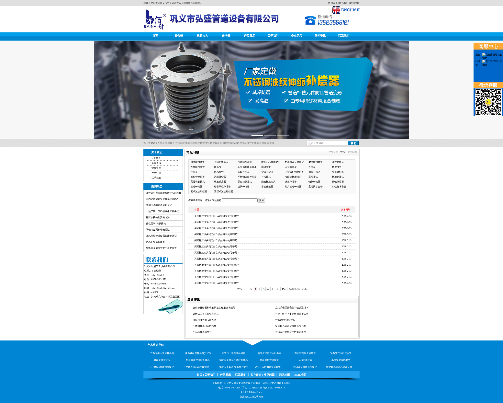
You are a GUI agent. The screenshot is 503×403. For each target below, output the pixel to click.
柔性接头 (313, 176)
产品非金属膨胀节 (155, 241)
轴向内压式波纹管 (269, 353)
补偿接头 (266, 176)
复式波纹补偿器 (199, 191)
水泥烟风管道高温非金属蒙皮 (341, 360)
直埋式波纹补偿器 (223, 191)
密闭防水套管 (245, 162)
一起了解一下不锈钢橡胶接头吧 (162, 211)
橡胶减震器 (216, 143)
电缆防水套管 (198, 162)
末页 (284, 289)
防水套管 (187, 143)
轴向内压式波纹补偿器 (198, 353)
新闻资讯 (320, 35)
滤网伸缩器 (241, 143)
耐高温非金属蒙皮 (270, 162)
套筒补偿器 (338, 171)
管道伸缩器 (196, 186)
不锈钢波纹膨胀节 (340, 353)
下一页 (275, 289)
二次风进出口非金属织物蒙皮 (198, 360)
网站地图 (355, 3)
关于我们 (273, 35)
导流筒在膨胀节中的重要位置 (161, 248)
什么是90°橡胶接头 (156, 223)
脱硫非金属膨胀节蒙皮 (305, 360)
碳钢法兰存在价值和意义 (159, 205)
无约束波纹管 (305, 353)
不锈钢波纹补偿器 (247, 176)
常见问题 (269, 374)
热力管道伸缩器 (293, 186)
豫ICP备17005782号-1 (251, 392)
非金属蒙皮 (291, 167)
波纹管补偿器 (198, 176)
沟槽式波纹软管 (233, 367)
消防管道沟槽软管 (269, 367)
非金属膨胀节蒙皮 (247, 167)
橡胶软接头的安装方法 (158, 217)
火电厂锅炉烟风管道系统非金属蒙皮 (273, 360)
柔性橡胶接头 (198, 181)
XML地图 (300, 374)
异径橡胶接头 (245, 181)
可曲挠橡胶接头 (201, 143)
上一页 (248, 289)
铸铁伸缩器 (338, 181)
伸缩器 (226, 35)
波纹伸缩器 (291, 181)
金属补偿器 (267, 171)
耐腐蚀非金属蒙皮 (294, 162)
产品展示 (249, 35)
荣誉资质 (156, 168)
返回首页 (333, 3)
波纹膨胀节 (338, 162)
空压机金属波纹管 (305, 367)
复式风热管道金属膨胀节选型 (161, 235)
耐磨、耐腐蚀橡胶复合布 (162, 367)
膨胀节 (265, 143)
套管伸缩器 (267, 186)
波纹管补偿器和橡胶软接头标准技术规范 (214, 307)
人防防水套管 (221, 162)
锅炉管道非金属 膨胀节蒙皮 (233, 360)
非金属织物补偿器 (294, 171)
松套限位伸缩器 (222, 186)
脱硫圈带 (266, 167)
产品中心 (156, 172)
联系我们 (344, 3)
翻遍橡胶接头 (268, 181)
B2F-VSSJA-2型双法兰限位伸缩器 (200, 367)
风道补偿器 (220, 176)
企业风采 (296, 35)
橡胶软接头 (338, 176)
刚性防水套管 (198, 167)
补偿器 (179, 35)
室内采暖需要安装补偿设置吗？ (162, 199)
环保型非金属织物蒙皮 (162, 360)
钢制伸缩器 (228, 143)
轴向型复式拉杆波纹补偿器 (233, 353)
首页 (155, 35)
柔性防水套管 (254, 143)
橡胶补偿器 (314, 171)
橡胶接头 (202, 35)
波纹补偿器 (244, 171)
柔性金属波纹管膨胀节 (341, 367)
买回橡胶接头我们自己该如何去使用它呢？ (216, 216)
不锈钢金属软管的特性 (158, 229)
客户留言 (256, 374)
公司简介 (156, 158)
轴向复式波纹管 (162, 353)
